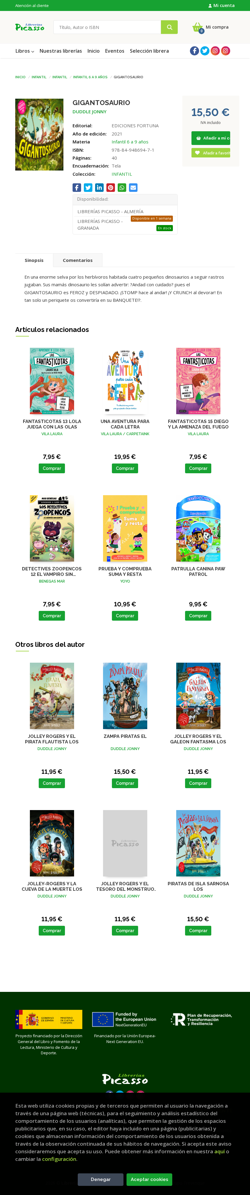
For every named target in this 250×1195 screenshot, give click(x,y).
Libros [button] (23, 51)
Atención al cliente (32, 5)
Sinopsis (34, 260)
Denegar (101, 1179)
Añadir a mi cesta (216, 138)
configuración (59, 1158)
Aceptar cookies (149, 1179)
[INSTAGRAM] (215, 50)
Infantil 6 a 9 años (90, 76)
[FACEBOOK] (194, 50)
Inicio (20, 76)
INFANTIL (122, 174)
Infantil (39, 76)
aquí (219, 1151)
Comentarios (78, 260)
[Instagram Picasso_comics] (225, 50)
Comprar (52, 468)
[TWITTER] (204, 50)
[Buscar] (169, 27)
